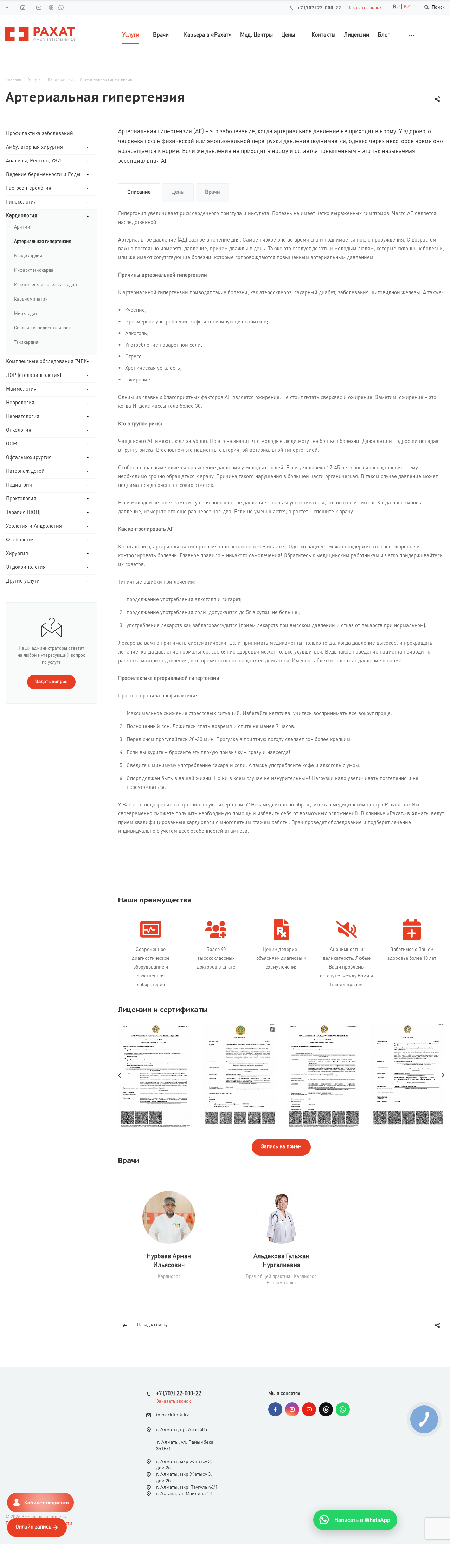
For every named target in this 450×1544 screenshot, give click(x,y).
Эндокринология (26, 567)
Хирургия (17, 554)
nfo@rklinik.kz (173, 1415)
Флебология (20, 540)
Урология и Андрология (34, 526)
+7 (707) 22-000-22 (319, 8)
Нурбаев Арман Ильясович (169, 1260)
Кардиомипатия (31, 299)
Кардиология (21, 216)
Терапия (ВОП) (23, 512)
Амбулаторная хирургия (34, 147)
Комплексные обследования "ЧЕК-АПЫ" (51, 362)
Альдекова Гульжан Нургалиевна (281, 1260)
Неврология (20, 403)
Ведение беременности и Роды (43, 175)
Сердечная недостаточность (43, 328)
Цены (178, 192)
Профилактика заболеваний (39, 133)
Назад (120, 1075)
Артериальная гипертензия (42, 241)
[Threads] (51, 7)
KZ (407, 7)
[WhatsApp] (61, 7)
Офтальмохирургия (29, 458)
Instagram (292, 1409)
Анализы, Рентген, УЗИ (33, 161)
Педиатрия (19, 485)
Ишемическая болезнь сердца (45, 285)
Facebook (275, 1409)
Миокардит (26, 313)
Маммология (21, 389)
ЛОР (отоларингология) (33, 375)
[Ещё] (411, 35)
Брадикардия (28, 256)
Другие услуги (23, 581)
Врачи (212, 192)
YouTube (309, 1409)
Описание (139, 192)
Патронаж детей (25, 471)
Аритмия (23, 227)
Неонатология (22, 416)
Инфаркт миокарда (33, 270)
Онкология (18, 430)
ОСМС (13, 444)
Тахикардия (26, 342)
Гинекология (21, 202)
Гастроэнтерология (28, 188)
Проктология (21, 499)
